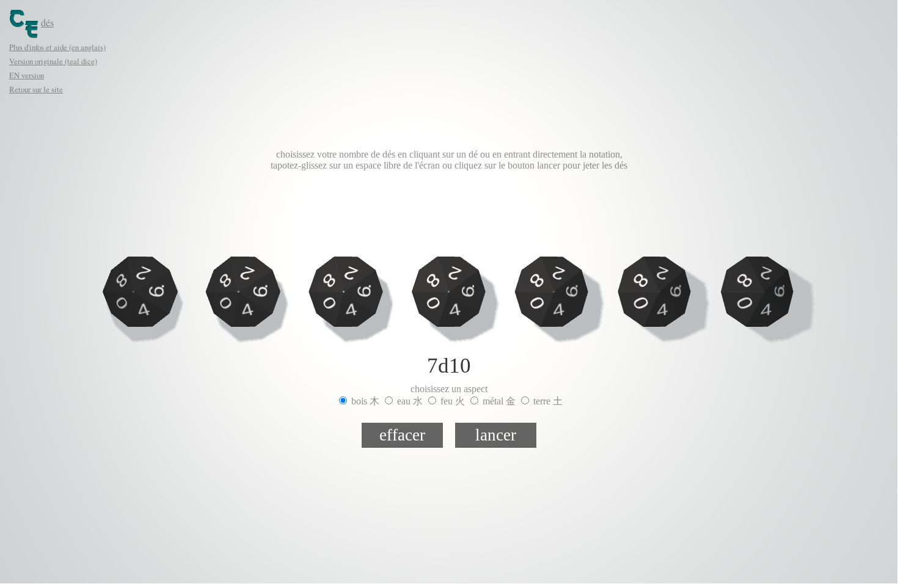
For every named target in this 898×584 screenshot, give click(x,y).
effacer (402, 435)
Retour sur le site (36, 89)
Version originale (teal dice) (53, 61)
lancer (495, 435)
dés (47, 22)
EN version (26, 75)
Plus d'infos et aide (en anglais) (57, 47)
